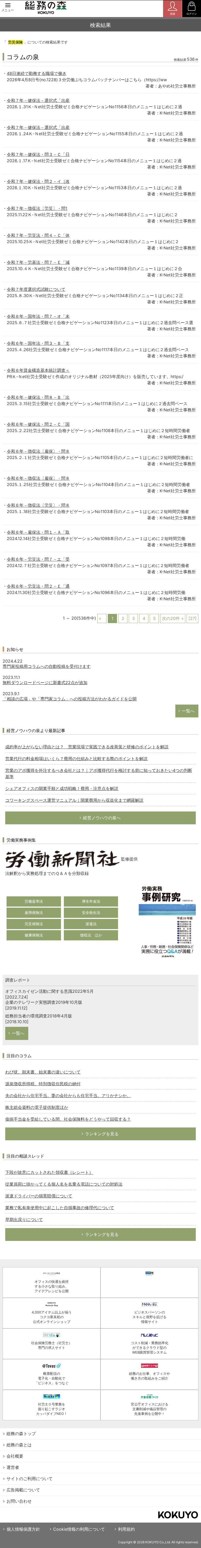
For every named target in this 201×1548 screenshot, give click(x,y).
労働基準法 (34, 901)
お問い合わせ (19, 1501)
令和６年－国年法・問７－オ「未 (38, 316)
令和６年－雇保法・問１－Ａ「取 (38, 532)
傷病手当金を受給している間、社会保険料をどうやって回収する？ (68, 1119)
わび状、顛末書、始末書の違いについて (43, 1072)
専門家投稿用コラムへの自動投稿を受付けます (47, 666)
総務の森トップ (21, 1433)
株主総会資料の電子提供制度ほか (36, 1107)
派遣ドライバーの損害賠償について (38, 1195)
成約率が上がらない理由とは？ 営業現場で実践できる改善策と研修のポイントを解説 (87, 746)
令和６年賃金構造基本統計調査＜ (38, 370)
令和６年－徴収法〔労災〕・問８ (38, 505)
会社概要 (15, 1456)
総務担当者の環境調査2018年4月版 (38, 1015)
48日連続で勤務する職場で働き (36, 73)
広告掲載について (23, 1489)
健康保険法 (34, 935)
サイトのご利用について (30, 1478)
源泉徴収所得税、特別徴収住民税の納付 (43, 1083)
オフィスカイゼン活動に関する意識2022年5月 (49, 991)
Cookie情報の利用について (79, 1529)
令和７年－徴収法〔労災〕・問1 (37, 208)
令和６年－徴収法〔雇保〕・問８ (38, 451)
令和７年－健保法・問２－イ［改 (38, 181)
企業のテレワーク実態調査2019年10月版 (43, 1002)
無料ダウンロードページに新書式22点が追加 (45, 682)
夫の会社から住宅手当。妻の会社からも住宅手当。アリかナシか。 (68, 1095)
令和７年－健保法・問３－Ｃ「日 (38, 154)
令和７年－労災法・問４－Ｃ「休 (38, 235)
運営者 (13, 1467)
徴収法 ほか (91, 935)
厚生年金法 (91, 901)
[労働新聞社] (62, 859)
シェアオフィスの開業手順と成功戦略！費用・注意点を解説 (61, 788)
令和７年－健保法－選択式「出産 (38, 100)
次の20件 (171, 618)
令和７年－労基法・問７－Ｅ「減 (38, 262)
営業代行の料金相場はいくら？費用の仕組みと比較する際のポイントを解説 (76, 758)
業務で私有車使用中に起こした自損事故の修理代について (59, 1207)
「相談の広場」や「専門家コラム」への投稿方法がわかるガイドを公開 (70, 698)
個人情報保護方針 (23, 1529)
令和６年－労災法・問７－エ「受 (38, 559)
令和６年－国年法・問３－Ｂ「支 (38, 343)
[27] (192, 618)
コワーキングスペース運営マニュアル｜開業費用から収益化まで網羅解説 (74, 800)
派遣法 (91, 924)
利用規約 (126, 1529)
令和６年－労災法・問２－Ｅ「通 (38, 586)
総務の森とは (19, 1444)
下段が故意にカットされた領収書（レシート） (49, 1172)
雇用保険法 (34, 912)
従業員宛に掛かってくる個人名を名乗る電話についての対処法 (63, 1184)
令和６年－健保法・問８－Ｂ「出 (38, 397)
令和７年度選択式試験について (36, 289)
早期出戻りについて (24, 1219)
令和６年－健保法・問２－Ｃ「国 (38, 424)
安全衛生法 (91, 912)
